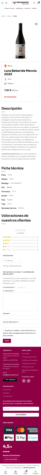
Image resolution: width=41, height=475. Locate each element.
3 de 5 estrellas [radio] (21, 287)
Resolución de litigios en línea (30, 371)
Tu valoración (8, 291)
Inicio (3, 16)
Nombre (6, 313)
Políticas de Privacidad (29, 360)
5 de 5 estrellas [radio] (24, 287)
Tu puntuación (9, 287)
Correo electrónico (11, 322)
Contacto (6, 393)
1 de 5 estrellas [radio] (18, 287)
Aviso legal (25, 353)
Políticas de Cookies (29, 363)
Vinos (9, 16)
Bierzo (9, 187)
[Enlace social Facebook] (24, 381)
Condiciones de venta (29, 357)
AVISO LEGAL (26, 350)
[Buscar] (34, 3)
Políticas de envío (28, 367)
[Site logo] (20, 3)
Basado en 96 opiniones (11, 455)
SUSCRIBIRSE (21, 415)
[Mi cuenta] (6, 3)
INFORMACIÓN (8, 386)
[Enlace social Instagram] (29, 381)
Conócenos (7, 390)
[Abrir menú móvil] (2, 3)
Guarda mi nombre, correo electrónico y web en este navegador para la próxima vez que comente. (19, 333)
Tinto (15, 16)
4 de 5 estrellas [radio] (23, 287)
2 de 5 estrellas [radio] (19, 287)
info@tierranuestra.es (10, 375)
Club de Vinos (7, 396)
